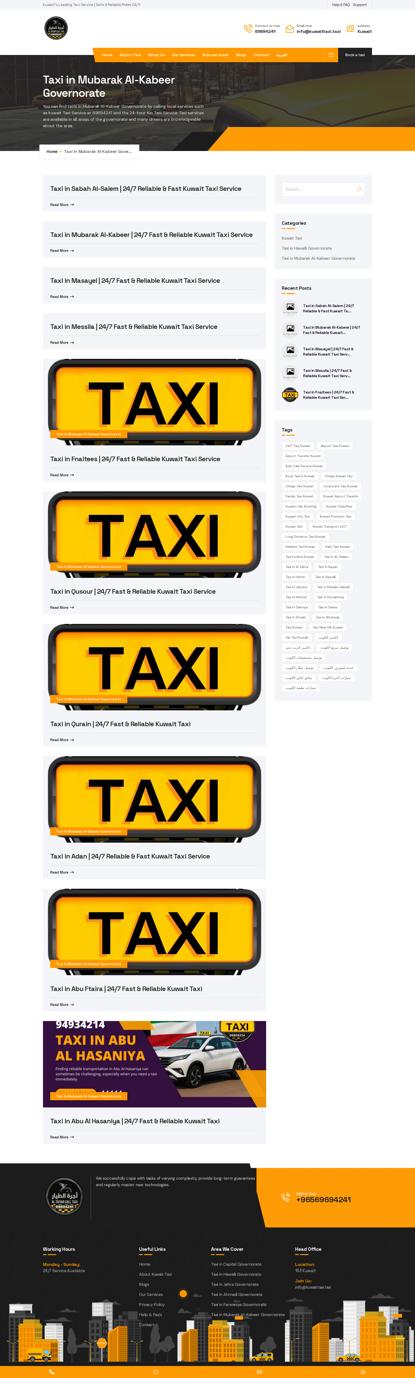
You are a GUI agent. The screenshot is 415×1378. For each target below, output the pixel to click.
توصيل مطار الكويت (300, 667)
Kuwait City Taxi (298, 516)
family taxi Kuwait (299, 496)
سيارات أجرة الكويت (336, 678)
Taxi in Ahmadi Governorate (236, 1294)
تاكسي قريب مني (298, 647)
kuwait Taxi (294, 526)
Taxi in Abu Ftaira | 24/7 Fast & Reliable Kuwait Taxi (126, 988)
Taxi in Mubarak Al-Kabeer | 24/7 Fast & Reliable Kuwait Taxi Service (151, 234)
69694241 (265, 31)
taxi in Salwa (327, 607)
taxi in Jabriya (296, 587)
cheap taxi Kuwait (300, 486)
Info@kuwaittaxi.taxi (319, 31)
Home (107, 55)
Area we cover (215, 55)
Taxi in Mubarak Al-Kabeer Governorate (88, 434)
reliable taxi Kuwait (300, 546)
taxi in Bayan (328, 567)
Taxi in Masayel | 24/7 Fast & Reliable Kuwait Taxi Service (135, 280)
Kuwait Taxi (292, 238)
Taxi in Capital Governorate (236, 1264)
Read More (59, 204)
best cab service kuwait (304, 466)
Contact (261, 55)
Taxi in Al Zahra (297, 567)
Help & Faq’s (150, 1314)
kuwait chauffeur (339, 506)
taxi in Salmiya (297, 607)
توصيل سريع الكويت (334, 647)
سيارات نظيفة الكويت (301, 688)
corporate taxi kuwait (340, 486)
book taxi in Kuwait (300, 476)
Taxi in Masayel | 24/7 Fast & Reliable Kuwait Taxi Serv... (328, 351)
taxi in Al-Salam (336, 557)
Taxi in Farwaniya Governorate (239, 1304)
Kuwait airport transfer (340, 496)
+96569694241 (323, 1199)
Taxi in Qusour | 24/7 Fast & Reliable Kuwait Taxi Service (133, 591)
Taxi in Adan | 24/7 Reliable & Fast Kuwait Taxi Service (130, 856)
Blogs (241, 55)
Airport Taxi (130, 55)
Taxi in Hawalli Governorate (307, 248)
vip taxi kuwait (297, 637)
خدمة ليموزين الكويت (338, 667)
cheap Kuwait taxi (339, 476)
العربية (281, 55)
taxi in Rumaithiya (330, 597)
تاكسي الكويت (328, 637)
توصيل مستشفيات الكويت (304, 657)
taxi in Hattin (295, 577)
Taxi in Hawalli (325, 577)
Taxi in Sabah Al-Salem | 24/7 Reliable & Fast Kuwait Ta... (328, 308)
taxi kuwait (294, 627)
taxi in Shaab (295, 617)
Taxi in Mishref (296, 597)
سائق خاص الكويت (299, 678)
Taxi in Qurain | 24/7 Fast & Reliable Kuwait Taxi (120, 723)
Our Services (183, 55)
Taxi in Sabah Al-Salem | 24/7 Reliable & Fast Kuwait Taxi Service (145, 188)
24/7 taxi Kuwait (298, 446)
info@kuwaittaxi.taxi (313, 1287)
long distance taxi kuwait (305, 536)
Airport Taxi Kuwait (335, 446)
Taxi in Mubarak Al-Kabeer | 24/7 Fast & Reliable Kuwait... (331, 330)
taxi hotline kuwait (300, 557)
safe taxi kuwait (337, 546)
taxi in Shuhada (327, 617)
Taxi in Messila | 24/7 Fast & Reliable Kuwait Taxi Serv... (327, 373)
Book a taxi (355, 54)
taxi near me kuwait (328, 627)
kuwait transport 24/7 (330, 526)
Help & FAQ (341, 4)
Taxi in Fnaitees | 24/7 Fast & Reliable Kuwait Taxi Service (135, 458)
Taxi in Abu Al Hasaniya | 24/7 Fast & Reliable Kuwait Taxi (135, 1121)
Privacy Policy (152, 1304)
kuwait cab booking (301, 506)
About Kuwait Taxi (155, 1274)
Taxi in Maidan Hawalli (333, 587)
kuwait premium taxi (335, 516)
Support (360, 4)
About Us (156, 55)
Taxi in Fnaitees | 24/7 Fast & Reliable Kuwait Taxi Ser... (328, 395)
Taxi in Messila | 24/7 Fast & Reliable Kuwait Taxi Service (133, 326)
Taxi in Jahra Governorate (235, 1284)
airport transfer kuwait (303, 456)
